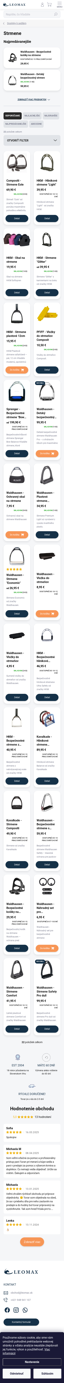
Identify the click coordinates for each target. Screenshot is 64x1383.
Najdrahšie (50, 115)
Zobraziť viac (32, 1242)
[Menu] (59, 4)
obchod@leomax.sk (22, 1292)
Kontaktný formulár (21, 1322)
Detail (17, 218)
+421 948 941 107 (21, 1299)
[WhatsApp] (24, 1309)
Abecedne (36, 124)
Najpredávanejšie (15, 124)
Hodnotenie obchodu (32, 1108)
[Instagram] (15, 1309)
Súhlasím (47, 1373)
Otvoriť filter (17, 140)
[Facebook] (7, 1309)
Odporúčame (12, 115)
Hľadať (55, 14)
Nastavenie (32, 1362)
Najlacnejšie (32, 115)
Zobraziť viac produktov (32, 99)
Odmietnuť (16, 1373)
